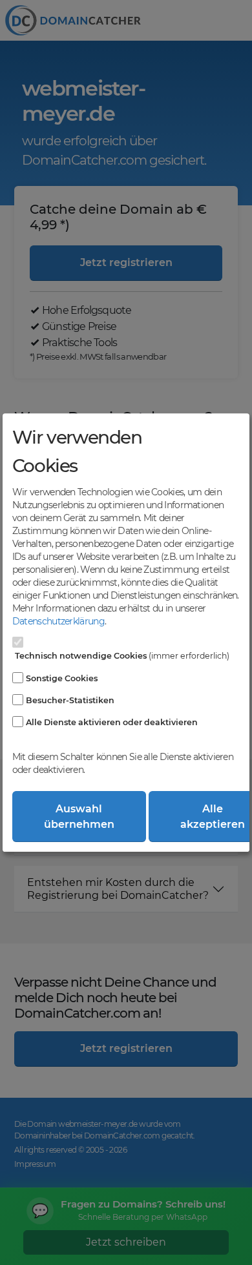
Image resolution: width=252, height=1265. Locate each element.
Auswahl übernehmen (79, 816)
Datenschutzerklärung (58, 621)
